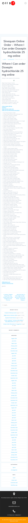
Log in (14, 477)
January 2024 (14, 348)
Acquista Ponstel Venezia (10, 317)
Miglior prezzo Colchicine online (10, 315)
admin (4, 59)
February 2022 (14, 393)
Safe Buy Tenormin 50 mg (7, 283)
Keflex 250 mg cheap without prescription (10, 110)
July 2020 (14, 440)
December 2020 (14, 427)
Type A (14, 467)
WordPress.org (14, 485)
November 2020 (14, 430)
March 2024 (14, 343)
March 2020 (14, 449)
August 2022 (14, 380)
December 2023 (14, 350)
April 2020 (14, 447)
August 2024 (14, 338)
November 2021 (14, 400)
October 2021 (14, 402)
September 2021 (14, 405)
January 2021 (14, 425)
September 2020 (14, 435)
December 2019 (14, 457)
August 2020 (14, 437)
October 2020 (14, 432)
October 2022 (14, 375)
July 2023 (14, 355)
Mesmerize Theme (14, 521)
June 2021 (14, 412)
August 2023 (14, 353)
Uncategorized (11, 59)
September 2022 (14, 378)
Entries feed (14, 480)
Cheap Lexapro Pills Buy (7, 106)
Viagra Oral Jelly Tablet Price (8, 109)
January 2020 (14, 454)
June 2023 (14, 358)
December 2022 (14, 370)
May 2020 (14, 444)
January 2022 (14, 395)
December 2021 (14, 397)
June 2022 (14, 385)
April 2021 (14, 417)
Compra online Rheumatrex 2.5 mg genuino (12, 324)
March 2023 (14, 363)
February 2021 (14, 422)
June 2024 (14, 341)
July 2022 (14, 383)
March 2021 (14, 420)
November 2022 (14, 373)
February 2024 (14, 345)
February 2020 (14, 452)
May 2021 (14, 415)
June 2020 (14, 442)
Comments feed (14, 482)
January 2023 (14, 368)
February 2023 (14, 365)
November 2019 (14, 459)
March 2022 (14, 390)
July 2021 (14, 410)
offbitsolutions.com (6, 282)
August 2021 (14, 407)
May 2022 (14, 388)
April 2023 (14, 360)
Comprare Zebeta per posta (10, 312)
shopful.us (4, 107)
